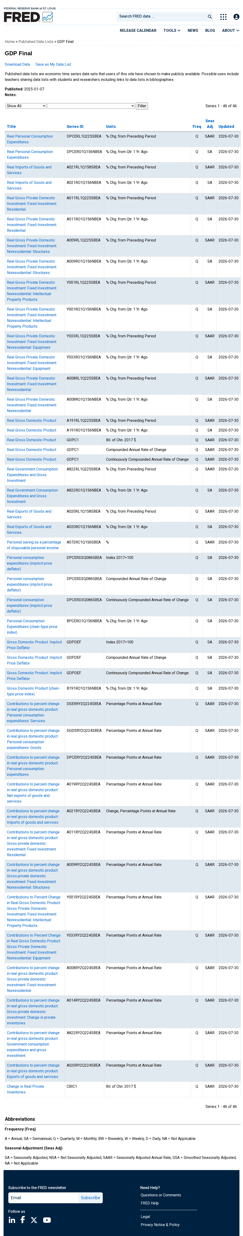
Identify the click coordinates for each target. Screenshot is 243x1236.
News (193, 30)
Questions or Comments (161, 1195)
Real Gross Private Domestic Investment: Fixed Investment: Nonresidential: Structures (32, 246)
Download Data (17, 64)
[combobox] (160, 17)
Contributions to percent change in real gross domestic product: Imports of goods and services (33, 817)
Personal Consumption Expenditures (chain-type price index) (32, 627)
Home (10, 41)
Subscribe (90, 1197)
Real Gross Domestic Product (31, 420)
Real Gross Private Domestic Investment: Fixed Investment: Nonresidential (32, 384)
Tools (170, 30)
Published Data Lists (36, 41)
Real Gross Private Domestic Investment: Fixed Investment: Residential (32, 204)
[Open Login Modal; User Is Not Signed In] (236, 17)
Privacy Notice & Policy (160, 1224)
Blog (210, 30)
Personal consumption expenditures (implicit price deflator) (29, 563)
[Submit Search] (209, 17)
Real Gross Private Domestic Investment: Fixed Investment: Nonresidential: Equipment (32, 342)
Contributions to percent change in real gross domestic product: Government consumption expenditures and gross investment (33, 1044)
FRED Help (150, 1203)
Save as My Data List (53, 64)
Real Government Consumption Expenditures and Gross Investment (32, 475)
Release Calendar (138, 30)
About (229, 30)
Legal (145, 1216)
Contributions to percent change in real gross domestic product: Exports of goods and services (33, 1071)
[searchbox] (162, 17)
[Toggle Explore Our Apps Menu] (223, 17)
